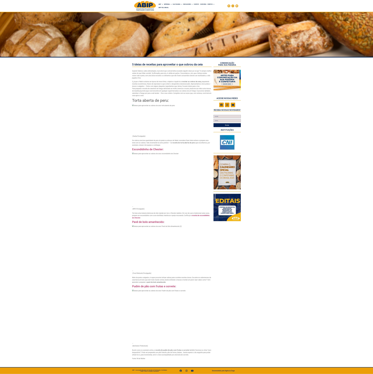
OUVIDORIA (203, 4)
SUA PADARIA (176, 4)
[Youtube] (236, 6)
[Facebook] (228, 6)
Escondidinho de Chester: (147, 149)
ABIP (159, 4)
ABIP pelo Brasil (163, 7)
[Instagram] (232, 6)
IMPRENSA (167, 4)
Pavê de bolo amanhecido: (148, 222)
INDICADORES (187, 4)
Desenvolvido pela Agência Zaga (223, 371)
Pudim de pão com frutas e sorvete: (154, 286)
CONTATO (196, 4)
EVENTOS (210, 4)
